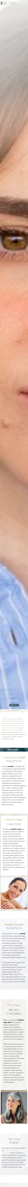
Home (9, 710)
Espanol (23, 4)
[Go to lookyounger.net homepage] (9, 3)
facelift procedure (12, 730)
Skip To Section (13, 749)
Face (12, 710)
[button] (26, 2)
